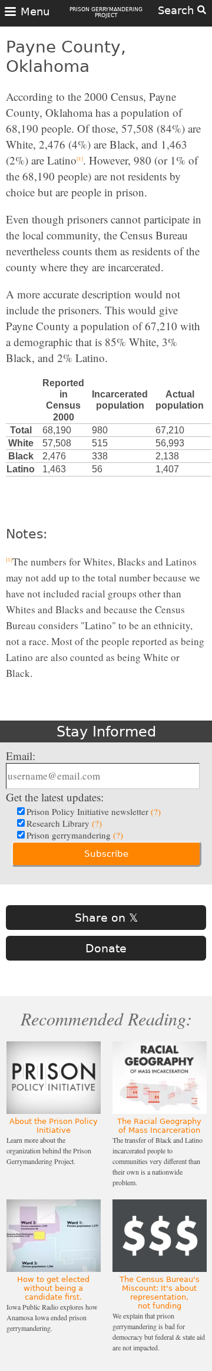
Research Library (64, 823)
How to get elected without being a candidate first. (53, 1288)
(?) (156, 811)
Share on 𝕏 (106, 917)
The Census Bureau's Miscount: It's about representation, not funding (160, 1292)
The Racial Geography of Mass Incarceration (159, 1126)
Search (177, 10)
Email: (20, 755)
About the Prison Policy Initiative (53, 1126)
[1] (80, 158)
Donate (106, 948)
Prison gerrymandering (74, 835)
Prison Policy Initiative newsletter (93, 811)
